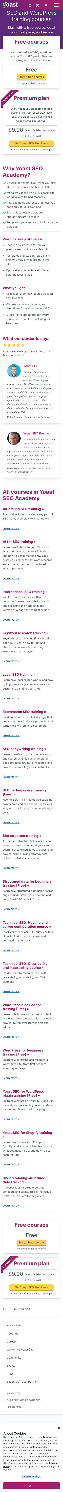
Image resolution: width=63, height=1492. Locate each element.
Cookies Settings (31, 1476)
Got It (32, 1485)
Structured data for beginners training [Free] (27, 883)
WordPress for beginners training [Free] (23, 1052)
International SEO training (25, 592)
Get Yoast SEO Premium (31, 143)
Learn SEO (14, 1407)
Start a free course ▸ (31, 77)
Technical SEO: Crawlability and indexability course (25, 966)
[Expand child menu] (3, 1393)
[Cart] (38, 5)
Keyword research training (26, 633)
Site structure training (22, 836)
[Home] (4, 1309)
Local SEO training (19, 675)
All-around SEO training (23, 509)
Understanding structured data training (24, 1180)
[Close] (59, 1428)
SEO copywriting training (25, 749)
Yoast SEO (14, 1325)
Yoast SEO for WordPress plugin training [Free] (23, 1093)
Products (14, 1393)
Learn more (11, 528)
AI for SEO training (19, 542)
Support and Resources (24, 1400)
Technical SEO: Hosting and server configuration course (27, 925)
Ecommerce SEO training (24, 712)
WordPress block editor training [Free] (22, 1007)
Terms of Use (50, 1437)
